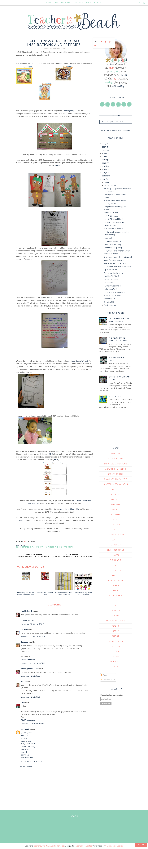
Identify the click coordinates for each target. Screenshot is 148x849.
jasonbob (25, 729)
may (115, 601)
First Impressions (28, 720)
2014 (104, 169)
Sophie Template (58, 846)
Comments (107, 680)
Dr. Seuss (115, 494)
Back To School (116, 474)
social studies (116, 641)
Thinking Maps (61, 547)
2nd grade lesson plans (115, 464)
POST (57, 166)
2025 (104, 144)
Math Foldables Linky (112, 244)
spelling (116, 646)
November (108, 185)
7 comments (21, 545)
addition (116, 525)
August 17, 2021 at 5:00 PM (31, 761)
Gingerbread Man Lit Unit (70, 509)
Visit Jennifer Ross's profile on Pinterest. (115, 130)
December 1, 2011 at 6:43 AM (32, 724)
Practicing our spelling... (113, 248)
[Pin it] (95, 45)
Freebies (78, 3)
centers (116, 540)
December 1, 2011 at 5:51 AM (32, 697)
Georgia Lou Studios (84, 846)
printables (49, 547)
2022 (104, 150)
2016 (104, 163)
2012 (104, 176)
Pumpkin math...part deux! (114, 292)
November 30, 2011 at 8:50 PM (33, 624)
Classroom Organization (116, 484)
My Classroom (63, 3)
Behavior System (111, 213)
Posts (104, 675)
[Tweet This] (101, 41)
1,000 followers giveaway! (114, 260)
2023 (104, 147)
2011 (104, 179)
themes (115, 656)
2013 (104, 173)
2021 (104, 153)
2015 (104, 166)
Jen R (23, 681)
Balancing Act (109, 299)
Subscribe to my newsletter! (111, 695)
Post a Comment (25, 767)
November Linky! (111, 279)
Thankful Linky (110, 226)
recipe (116, 631)
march (116, 585)
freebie (115, 575)
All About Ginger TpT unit (78, 361)
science (115, 636)
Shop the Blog (94, 3)
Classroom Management (115, 479)
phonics (116, 616)
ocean (116, 606)
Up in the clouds (110, 270)
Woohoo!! (108, 238)
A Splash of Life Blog (115, 469)
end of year (115, 560)
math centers (115, 595)
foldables (116, 570)
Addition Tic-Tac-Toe (112, 276)
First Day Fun (115, 396)
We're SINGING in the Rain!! (115, 263)
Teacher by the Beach (42, 846)
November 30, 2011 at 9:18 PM (33, 663)
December (108, 182)
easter (115, 555)
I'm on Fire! (108, 283)
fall (116, 565)
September (109, 305)
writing (71, 547)
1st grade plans (115, 459)
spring (116, 651)
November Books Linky (113, 273)
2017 (104, 160)
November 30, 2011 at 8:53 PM (33, 637)
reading (116, 626)
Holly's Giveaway (111, 216)
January (116, 509)
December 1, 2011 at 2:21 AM (32, 676)
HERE (50, 454)
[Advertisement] (54, 788)
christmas (34, 547)
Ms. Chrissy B (26, 611)
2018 (104, 157)
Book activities (22, 547)
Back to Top (141, 844)
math (42, 547)
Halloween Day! (110, 289)
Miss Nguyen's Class (30, 669)
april (115, 530)
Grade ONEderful (28, 660)
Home (49, 3)
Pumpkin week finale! (112, 286)
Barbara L (25, 642)
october (116, 611)
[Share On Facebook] (105, 41)
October (107, 302)
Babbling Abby (68, 111)
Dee (23, 702)
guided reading (115, 580)
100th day (115, 454)
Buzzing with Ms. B (28, 620)
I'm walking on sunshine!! (114, 222)
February (115, 504)
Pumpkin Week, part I (112, 296)
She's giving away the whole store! (118, 257)
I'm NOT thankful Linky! (113, 219)
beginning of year (115, 535)
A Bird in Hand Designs (114, 846)
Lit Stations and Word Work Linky (117, 266)
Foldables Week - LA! (112, 241)
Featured (115, 499)
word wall (115, 661)
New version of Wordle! (113, 229)
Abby (21, 520)
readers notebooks (115, 621)
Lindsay (24, 629)
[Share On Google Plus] (109, 41)
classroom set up (115, 550)
